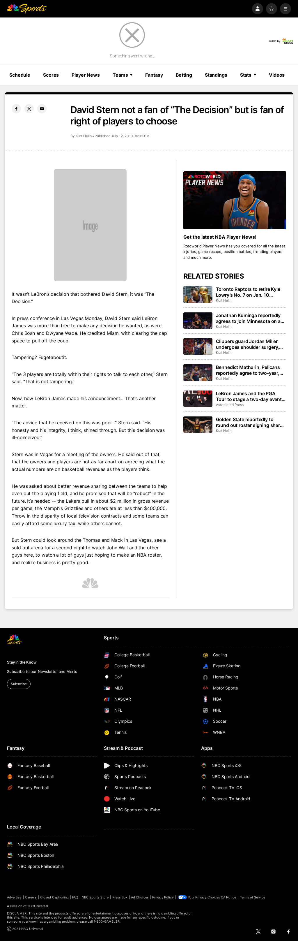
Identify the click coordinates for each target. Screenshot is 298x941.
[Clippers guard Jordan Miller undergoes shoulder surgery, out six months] (197, 346)
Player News (86, 75)
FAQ (75, 897)
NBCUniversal (37, 906)
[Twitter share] (29, 108)
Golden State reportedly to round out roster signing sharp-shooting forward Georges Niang (250, 422)
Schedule (19, 75)
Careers (31, 897)
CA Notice (228, 897)
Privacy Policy (163, 897)
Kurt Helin (84, 136)
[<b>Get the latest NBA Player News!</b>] (234, 200)
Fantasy (154, 75)
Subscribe (19, 684)
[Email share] (42, 108)
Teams (120, 75)
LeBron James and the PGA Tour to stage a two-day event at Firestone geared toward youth (249, 396)
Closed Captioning (54, 897)
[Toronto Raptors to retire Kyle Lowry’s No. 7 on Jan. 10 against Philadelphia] (197, 294)
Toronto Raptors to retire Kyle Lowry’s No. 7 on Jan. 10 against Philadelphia (248, 292)
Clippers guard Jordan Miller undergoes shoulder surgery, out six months (247, 344)
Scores (51, 75)
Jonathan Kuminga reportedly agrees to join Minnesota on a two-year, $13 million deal (248, 318)
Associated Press (230, 404)
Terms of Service (252, 897)
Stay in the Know (22, 662)
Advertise (14, 897)
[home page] (27, 8)
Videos (277, 75)
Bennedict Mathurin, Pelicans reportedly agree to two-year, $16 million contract (248, 370)
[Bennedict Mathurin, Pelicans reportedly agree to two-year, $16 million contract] (197, 372)
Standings (216, 75)
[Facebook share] (16, 108)
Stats (245, 75)
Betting (184, 75)
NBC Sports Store (95, 897)
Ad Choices (140, 897)
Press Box (120, 897)
